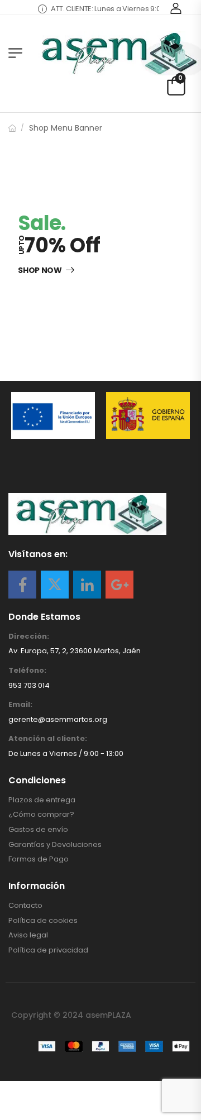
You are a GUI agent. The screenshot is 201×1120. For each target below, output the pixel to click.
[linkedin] (87, 585)
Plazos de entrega (41, 800)
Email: (20, 704)
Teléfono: (27, 670)
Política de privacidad (48, 950)
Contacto (25, 905)
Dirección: (28, 636)
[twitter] (55, 585)
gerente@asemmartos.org (57, 719)
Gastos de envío (38, 829)
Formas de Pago (38, 859)
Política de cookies (43, 920)
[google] (119, 585)
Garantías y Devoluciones (55, 844)
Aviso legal (28, 935)
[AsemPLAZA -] (117, 53)
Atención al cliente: (47, 738)
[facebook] (22, 585)
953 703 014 (29, 685)
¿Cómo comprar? (41, 814)
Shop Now (39, 271)
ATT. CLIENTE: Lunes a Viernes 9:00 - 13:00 (113, 8)
